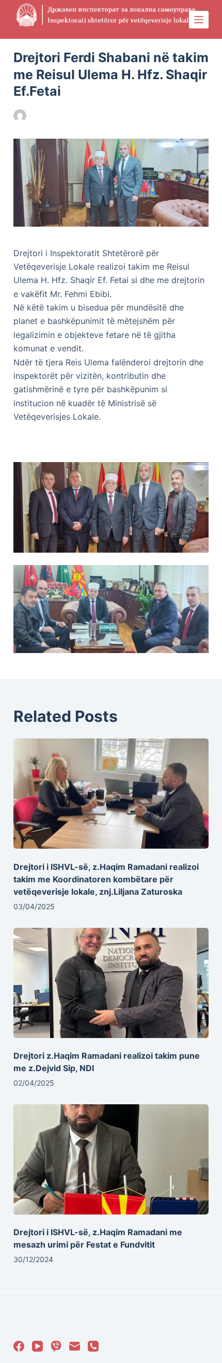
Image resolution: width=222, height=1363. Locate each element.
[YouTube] (37, 1346)
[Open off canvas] (199, 19)
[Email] (74, 1346)
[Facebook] (18, 1346)
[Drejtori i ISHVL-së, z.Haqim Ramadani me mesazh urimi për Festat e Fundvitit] (111, 1159)
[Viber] (56, 1346)
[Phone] (93, 1346)
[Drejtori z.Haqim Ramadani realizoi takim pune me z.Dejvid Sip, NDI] (111, 983)
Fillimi (114, 116)
